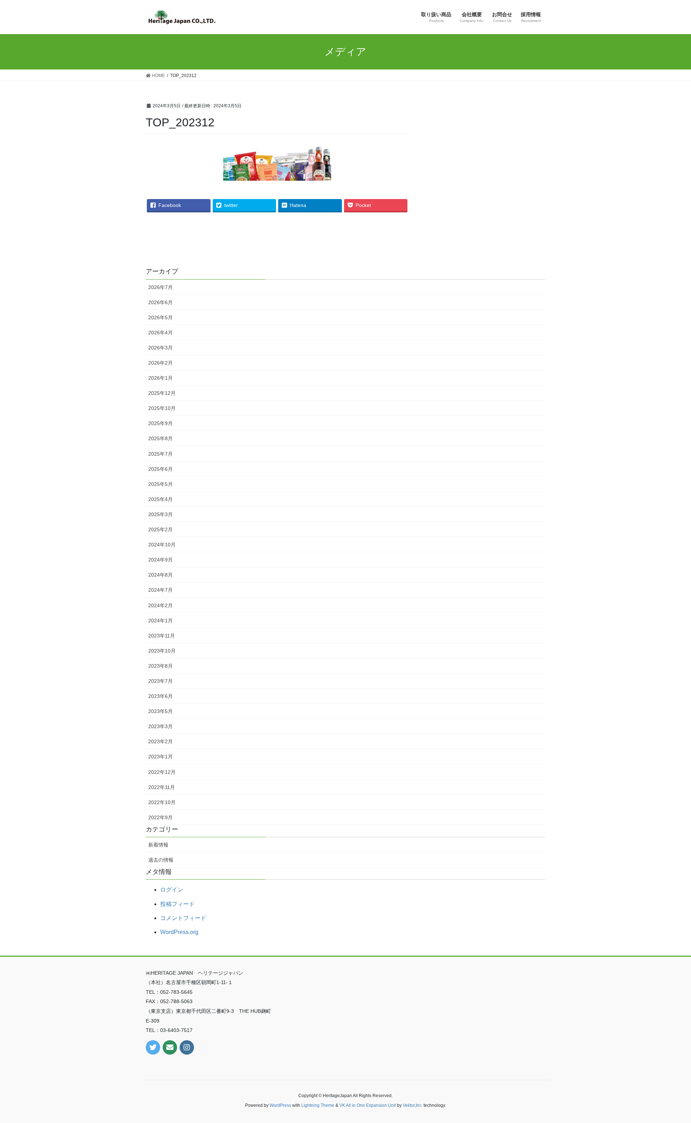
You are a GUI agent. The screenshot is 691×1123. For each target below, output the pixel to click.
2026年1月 (160, 378)
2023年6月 (160, 696)
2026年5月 (160, 317)
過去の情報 (160, 860)
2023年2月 (160, 741)
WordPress (280, 1105)
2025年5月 (160, 484)
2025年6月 (160, 469)
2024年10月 (162, 544)
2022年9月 (160, 817)
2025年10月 (162, 408)
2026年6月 (160, 302)
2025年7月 (160, 454)
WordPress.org (179, 932)
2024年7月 (160, 590)
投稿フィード (177, 904)
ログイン (171, 890)
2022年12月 (162, 772)
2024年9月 (160, 560)
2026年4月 (160, 332)
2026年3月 (160, 348)
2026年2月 (160, 363)
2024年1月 (160, 620)
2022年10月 (162, 802)
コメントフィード (183, 918)
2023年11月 (161, 636)
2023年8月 (160, 666)
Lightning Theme (317, 1105)
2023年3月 (160, 726)
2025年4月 (160, 499)
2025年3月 (160, 514)
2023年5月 (160, 711)
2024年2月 (160, 605)
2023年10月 (162, 651)
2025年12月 (162, 393)
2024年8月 (160, 575)
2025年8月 (160, 438)
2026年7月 (160, 287)
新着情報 (158, 845)
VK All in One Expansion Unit (367, 1105)
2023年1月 (160, 756)
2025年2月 (160, 529)
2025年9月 (160, 423)
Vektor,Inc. (413, 1105)
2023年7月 (160, 681)
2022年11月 (161, 787)
